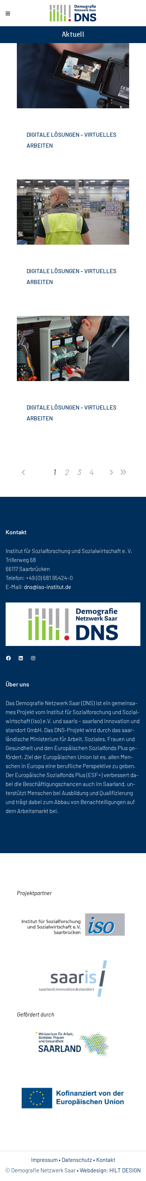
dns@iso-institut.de (47, 586)
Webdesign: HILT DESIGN (110, 1170)
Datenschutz (77, 1159)
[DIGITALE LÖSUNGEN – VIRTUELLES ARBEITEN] (73, 76)
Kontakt (105, 1159)
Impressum (44, 1159)
